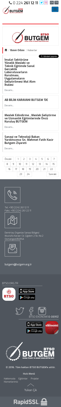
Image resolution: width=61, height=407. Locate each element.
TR (56, 2)
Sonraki (52, 174)
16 (9, 169)
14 (47, 164)
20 (37, 169)
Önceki (8, 159)
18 (23, 169)
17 (16, 169)
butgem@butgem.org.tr (18, 264)
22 (51, 169)
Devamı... (9, 90)
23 (20, 174)
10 (20, 164)
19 (30, 169)
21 (44, 169)
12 (33, 164)
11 (26, 164)
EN (52, 2)
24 (28, 174)
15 (53, 164)
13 (40, 164)
